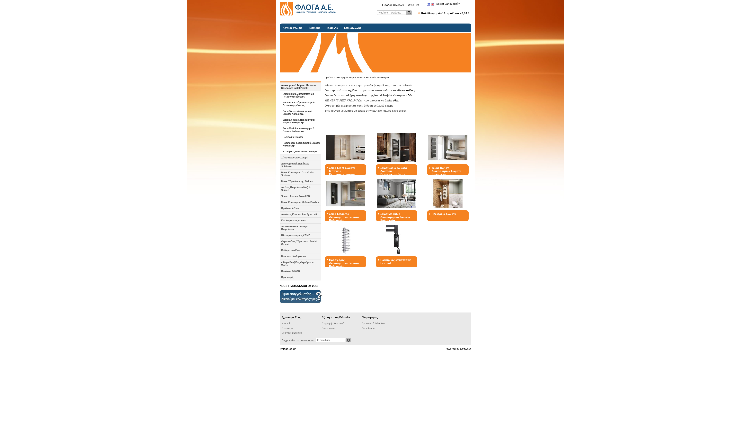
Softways (465, 348)
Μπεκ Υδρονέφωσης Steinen (297, 181)
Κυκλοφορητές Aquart (293, 220)
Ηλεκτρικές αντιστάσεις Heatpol (300, 151)
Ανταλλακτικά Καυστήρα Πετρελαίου (294, 228)
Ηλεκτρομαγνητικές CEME (295, 235)
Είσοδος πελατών (393, 4)
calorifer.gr (409, 90)
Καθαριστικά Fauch (291, 250)
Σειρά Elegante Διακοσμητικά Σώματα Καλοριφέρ (298, 121)
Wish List (413, 4)
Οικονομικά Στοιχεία (292, 333)
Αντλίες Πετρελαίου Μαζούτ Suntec (296, 189)
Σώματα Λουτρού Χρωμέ (294, 157)
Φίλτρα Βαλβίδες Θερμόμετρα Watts (297, 264)
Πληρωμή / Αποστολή (333, 323)
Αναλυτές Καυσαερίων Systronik (299, 214)
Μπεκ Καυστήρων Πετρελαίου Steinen (297, 174)
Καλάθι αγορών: (445, 13)
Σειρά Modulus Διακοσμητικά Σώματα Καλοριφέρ (298, 130)
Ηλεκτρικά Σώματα (293, 137)
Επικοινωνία (352, 27)
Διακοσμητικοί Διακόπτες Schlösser (295, 165)
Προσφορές (287, 277)
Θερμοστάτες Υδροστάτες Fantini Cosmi (299, 243)
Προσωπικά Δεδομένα (373, 323)
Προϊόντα (332, 27)
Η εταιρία (314, 27)
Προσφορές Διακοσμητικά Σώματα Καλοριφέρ (301, 144)
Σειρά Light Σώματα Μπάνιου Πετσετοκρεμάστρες (298, 95)
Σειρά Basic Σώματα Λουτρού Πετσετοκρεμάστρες (298, 104)
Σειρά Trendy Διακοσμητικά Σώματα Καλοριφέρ (297, 112)
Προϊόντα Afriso (290, 208)
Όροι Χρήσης (369, 328)
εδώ (409, 95)
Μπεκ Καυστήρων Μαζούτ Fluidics (300, 202)
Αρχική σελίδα (292, 27)
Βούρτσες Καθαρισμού (293, 256)
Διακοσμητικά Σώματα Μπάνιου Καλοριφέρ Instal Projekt (298, 86)
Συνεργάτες (288, 328)
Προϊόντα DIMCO (290, 271)
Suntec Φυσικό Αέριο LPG (295, 196)
